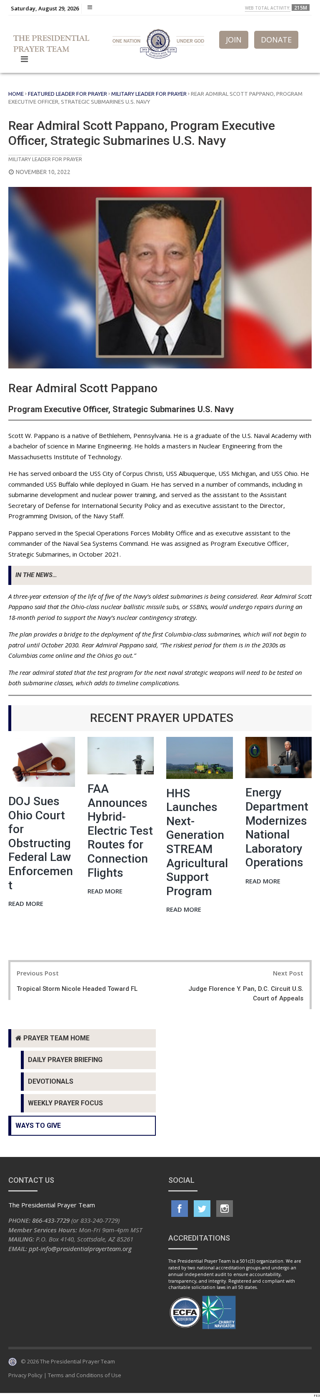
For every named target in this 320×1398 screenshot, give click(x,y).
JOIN (234, 40)
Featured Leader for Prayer (67, 94)
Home (16, 94)
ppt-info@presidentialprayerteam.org (80, 1248)
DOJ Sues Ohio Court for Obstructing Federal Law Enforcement (40, 843)
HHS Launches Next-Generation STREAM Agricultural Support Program (197, 842)
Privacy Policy (25, 1375)
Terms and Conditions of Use (84, 1375)
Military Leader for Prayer (149, 94)
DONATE (276, 40)
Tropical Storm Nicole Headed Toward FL (77, 989)
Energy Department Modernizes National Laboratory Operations (276, 827)
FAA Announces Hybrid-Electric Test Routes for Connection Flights (120, 831)
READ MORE (25, 904)
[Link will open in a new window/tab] (179, 1208)
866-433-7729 (51, 1220)
